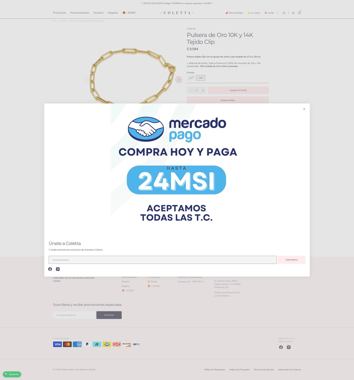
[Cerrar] (304, 109)
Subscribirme (292, 259)
